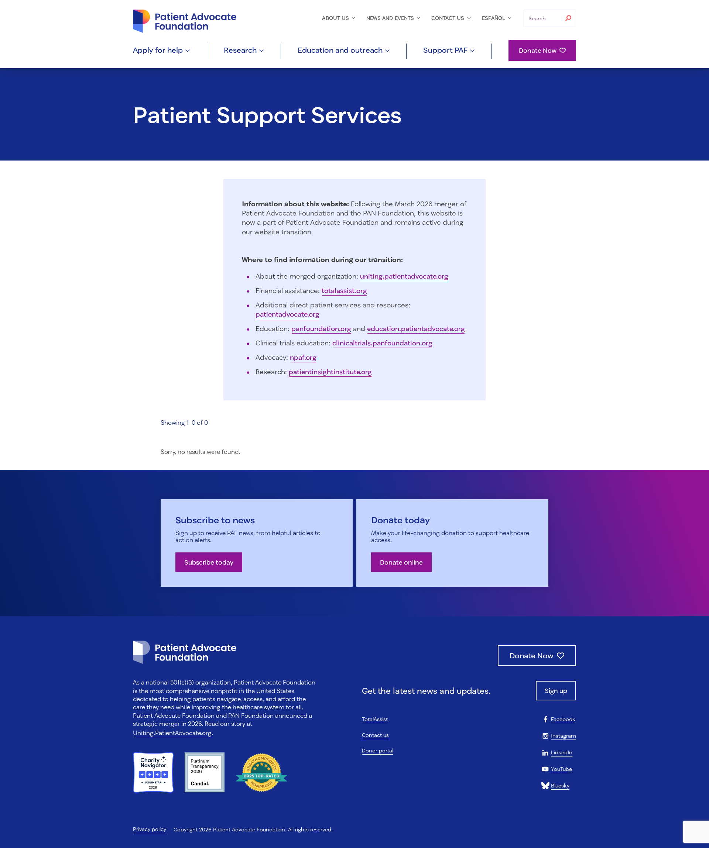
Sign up (556, 690)
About (336, 18)
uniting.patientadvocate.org (404, 276)
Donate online (401, 562)
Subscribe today (208, 562)
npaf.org (303, 357)
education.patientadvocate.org (416, 328)
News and (390, 18)
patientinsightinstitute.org (330, 372)
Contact (448, 18)
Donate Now (537, 50)
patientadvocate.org (287, 314)
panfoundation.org (321, 328)
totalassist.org (344, 290)
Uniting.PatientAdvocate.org (172, 732)
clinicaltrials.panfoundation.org (382, 343)
